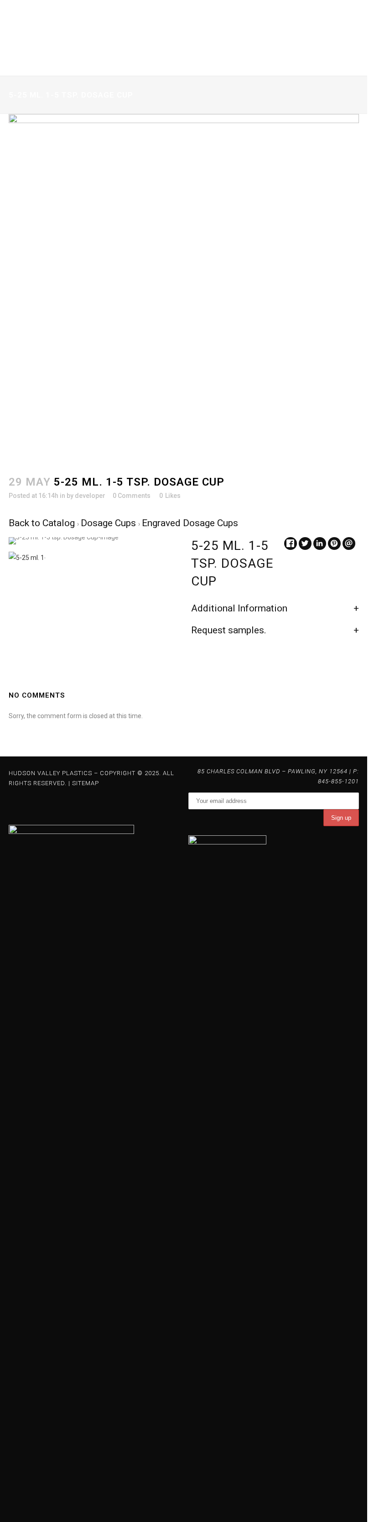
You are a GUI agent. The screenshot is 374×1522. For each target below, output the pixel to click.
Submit (27, 320)
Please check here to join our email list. (83, 296)
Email (19, 258)
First (14, 241)
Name (20, 211)
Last (120, 241)
